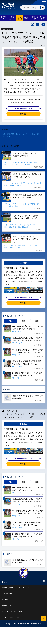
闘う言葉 (27, 18)
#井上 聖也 (16, 378)
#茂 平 (6, 206)
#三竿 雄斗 (27, 183)
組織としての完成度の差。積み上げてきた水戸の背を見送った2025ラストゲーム (27, 239)
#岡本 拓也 (34, 245)
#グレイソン (8, 245)
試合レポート (12, 411)
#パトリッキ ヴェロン (11, 225)
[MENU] (44, 3)
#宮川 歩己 (31, 225)
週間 (23, 321)
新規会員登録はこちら (23, 108)
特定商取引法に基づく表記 (12, 611)
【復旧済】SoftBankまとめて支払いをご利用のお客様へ (27, 397)
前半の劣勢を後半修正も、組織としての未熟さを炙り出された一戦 (28, 196)
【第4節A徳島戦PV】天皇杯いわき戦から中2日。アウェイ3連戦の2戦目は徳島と (27, 339)
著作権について (8, 605)
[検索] (42, 7)
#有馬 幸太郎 (15, 134)
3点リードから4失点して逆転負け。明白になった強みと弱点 (27, 175)
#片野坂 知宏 (34, 134)
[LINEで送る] (43, 25)
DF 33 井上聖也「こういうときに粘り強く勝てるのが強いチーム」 (27, 374)
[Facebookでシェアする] (37, 25)
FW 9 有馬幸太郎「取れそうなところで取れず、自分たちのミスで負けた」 (27, 327)
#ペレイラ (18, 183)
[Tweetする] (32, 25)
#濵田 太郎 (16, 248)
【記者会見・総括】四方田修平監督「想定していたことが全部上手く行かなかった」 (27, 362)
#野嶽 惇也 (6, 136)
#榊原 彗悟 (25, 134)
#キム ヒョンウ (9, 162)
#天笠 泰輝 (6, 134)
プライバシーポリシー (10, 617)
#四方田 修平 (17, 343)
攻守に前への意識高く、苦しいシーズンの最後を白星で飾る (28, 154)
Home (3, 410)
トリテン (5, 581)
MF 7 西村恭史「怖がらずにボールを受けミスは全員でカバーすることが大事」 (27, 350)
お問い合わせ (7, 593)
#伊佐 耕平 (33, 162)
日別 (10, 321)
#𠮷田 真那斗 (27, 164)
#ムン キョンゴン (21, 162)
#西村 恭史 (16, 355)
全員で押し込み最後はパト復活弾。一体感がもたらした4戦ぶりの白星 (27, 217)
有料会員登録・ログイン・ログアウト (15, 587)
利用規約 (5, 599)
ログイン (23, 113)
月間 (37, 321)
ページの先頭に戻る (43, 618)
